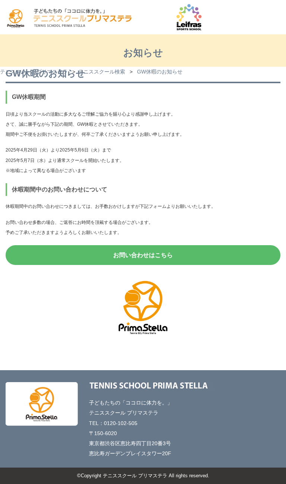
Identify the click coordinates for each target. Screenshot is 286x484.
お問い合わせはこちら (143, 255)
